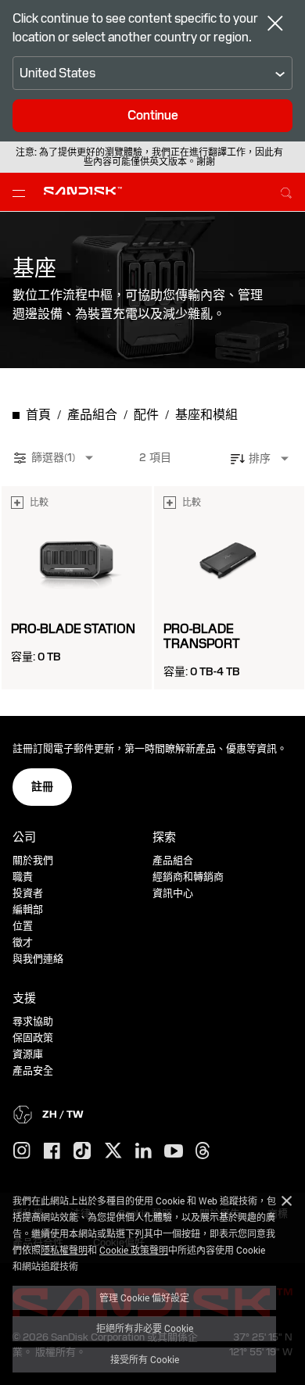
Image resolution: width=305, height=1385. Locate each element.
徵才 (23, 942)
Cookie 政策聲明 (133, 1250)
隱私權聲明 (64, 1250)
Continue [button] (152, 115)
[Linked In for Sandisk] (143, 1151)
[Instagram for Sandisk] (22, 1151)
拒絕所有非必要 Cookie (144, 1328)
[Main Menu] (22, 192)
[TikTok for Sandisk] (82, 1151)
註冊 (42, 786)
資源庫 (28, 1054)
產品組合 (172, 860)
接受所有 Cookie (144, 1359)
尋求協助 (33, 1021)
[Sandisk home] (83, 190)
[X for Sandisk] (113, 1151)
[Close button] (275, 25)
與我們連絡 (38, 958)
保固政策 (33, 1037)
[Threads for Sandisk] (203, 1151)
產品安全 (33, 1070)
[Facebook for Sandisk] (52, 1152)
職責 (23, 876)
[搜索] (286, 190)
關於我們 (33, 860)
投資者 (28, 893)
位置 (23, 925)
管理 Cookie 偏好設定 (144, 1297)
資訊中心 (172, 893)
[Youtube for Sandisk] (173, 1151)
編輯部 (28, 909)
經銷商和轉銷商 (188, 876)
